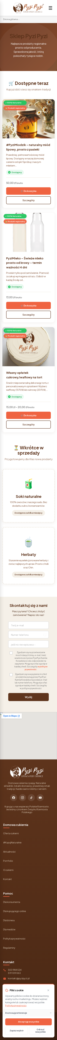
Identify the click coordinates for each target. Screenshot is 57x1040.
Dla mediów (9, 929)
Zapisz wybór (17, 1030)
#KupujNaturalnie (12, 842)
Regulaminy (9, 947)
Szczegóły (28, 200)
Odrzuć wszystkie (40, 1030)
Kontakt (7, 879)
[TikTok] (31, 797)
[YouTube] (40, 797)
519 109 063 (14, 973)
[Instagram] (22, 797)
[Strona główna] (28, 7)
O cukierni (8, 869)
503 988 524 (15, 969)
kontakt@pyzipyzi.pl (19, 978)
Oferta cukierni (11, 833)
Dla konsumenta (11, 902)
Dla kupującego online (14, 911)
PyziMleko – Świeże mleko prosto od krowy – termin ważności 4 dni (24, 262)
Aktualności (9, 851)
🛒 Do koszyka (28, 191)
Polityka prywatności (14, 938)
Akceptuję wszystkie (28, 1021)
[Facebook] (13, 797)
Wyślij (28, 697)
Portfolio (8, 860)
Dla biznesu (9, 920)
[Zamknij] (48, 990)
